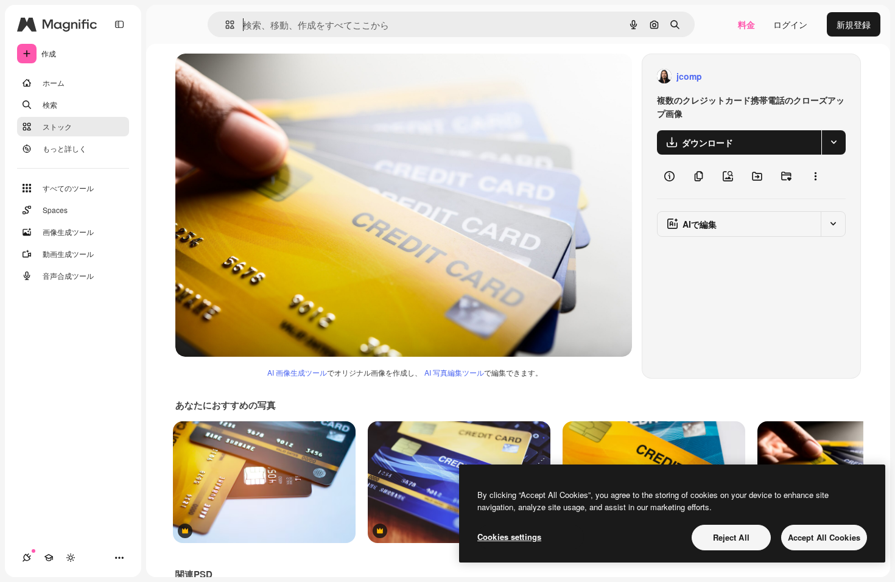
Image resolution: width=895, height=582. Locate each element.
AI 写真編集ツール (454, 372)
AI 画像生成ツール (297, 372)
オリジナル (259, 76)
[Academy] (48, 557)
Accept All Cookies (824, 537)
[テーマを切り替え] (70, 557)
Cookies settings (509, 536)
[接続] (27, 557)
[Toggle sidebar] (119, 24)
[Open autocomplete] (225, 24)
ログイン (790, 24)
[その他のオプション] (815, 176)
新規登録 (854, 24)
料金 (746, 24)
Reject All (731, 537)
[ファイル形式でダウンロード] (833, 142)
